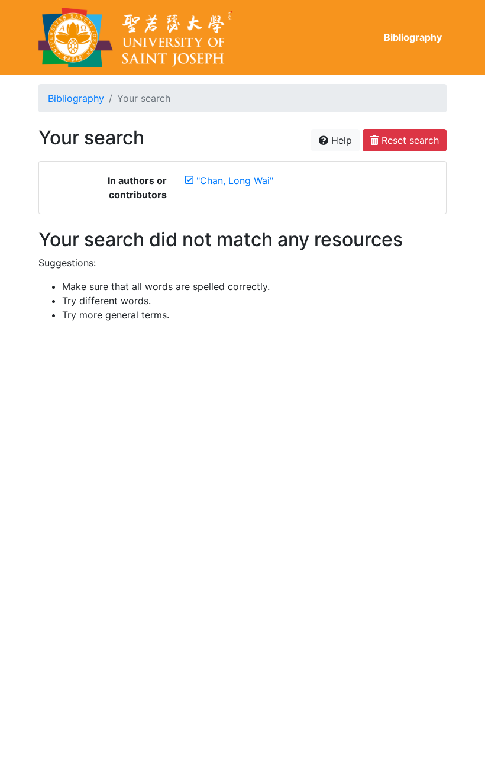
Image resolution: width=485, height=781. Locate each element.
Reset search (409, 140)
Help (340, 140)
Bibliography (413, 37)
